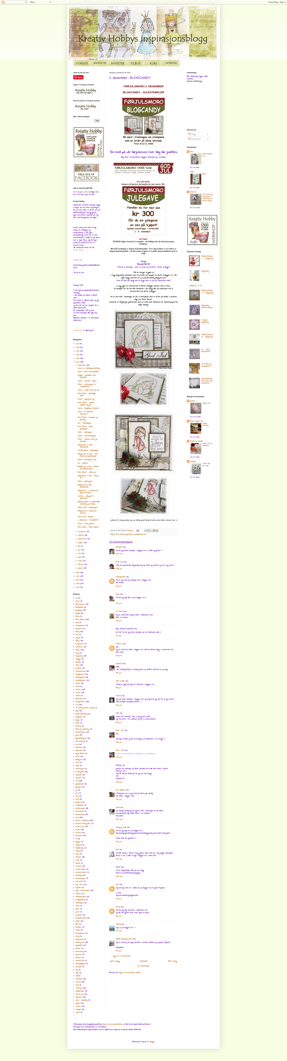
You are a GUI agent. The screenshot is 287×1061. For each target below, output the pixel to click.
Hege (117, 594)
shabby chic (79, 942)
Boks (77, 665)
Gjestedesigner (81, 738)
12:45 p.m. (119, 876)
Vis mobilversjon (144, 966)
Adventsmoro (80, 604)
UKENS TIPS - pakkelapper (88, 507)
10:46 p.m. (119, 782)
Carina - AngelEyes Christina (88, 408)
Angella (77, 613)
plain (77, 909)
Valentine (78, 997)
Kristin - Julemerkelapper (87, 435)
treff (77, 985)
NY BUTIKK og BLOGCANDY (206, 365)
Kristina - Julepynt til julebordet (85, 497)
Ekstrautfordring (81, 714)
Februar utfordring (82, 729)
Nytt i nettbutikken (82, 890)
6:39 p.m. (119, 687)
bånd (77, 686)
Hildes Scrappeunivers (124, 939)
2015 (78, 351)
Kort (145, 534)
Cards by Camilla (196, 441)
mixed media (80, 869)
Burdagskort (80, 677)
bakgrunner (79, 644)
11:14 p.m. (119, 799)
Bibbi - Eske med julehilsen (88, 371)
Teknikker (79, 979)
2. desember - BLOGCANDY (88, 520)
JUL (133, 534)
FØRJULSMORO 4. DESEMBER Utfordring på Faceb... (89, 502)
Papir (77, 905)
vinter (77, 1012)
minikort (78, 866)
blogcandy (128, 534)
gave (77, 735)
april (80, 557)
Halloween (79, 750)
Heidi (77, 756)
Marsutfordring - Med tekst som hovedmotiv (207, 380)
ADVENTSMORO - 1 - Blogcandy (207, 257)
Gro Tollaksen (121, 790)
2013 (78, 358)
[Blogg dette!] (148, 530)
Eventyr (78, 726)
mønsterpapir (80, 878)
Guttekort (78, 747)
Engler (77, 720)
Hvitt (77, 762)
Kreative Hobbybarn (82, 823)
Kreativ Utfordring (82, 820)
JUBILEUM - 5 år (195, 285)
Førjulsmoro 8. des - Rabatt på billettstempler (88, 467)
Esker (77, 723)
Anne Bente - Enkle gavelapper (85, 427)
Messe (77, 863)
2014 (78, 354)
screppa (193, 461)
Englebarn (79, 717)
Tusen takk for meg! (206, 464)
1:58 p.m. (119, 620)
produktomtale (80, 918)
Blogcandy (205, 271)
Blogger (78, 659)
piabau (192, 401)
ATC (76, 634)
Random (78, 927)
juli (79, 546)
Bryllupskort (79, 674)
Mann (77, 854)
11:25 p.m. (119, 819)
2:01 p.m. (119, 635)
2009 (78, 580)
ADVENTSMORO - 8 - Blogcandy (207, 291)
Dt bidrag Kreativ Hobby (84, 707)
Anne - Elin (120, 730)
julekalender (139, 534)
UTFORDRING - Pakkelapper (88, 450)
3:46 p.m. (119, 673)
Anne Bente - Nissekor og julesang (88, 418)
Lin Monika (119, 611)
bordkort (78, 668)
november (82, 531)
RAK (76, 924)
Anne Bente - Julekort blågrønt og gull (86, 403)
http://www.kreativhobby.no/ (114, 1024)
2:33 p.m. (119, 655)
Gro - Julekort (83, 463)
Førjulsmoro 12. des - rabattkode (86, 446)
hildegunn (78, 759)
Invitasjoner (79, 771)
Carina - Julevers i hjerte (87, 381)
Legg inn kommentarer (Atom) (130, 972)
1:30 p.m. (119, 586)
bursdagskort (80, 680)
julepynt (78, 787)
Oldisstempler (80, 896)
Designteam (79, 701)
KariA (77, 799)
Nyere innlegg (115, 961)
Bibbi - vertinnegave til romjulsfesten (87, 385)
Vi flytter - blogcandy (205, 321)
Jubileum (78, 778)
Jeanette (78, 775)
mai (79, 553)
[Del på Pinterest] (157, 530)
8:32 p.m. (119, 916)
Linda (118, 807)
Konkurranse (79, 814)
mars (80, 560)
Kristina (118, 695)
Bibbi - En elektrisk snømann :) (85, 412)
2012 (78, 362)
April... (204, 174)
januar (80, 568)
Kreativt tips (80, 826)
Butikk (77, 683)
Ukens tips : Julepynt (85, 516)
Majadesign (79, 848)
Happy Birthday (205, 424)
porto (77, 912)
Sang (77, 936)
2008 (78, 583)
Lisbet (118, 906)
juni (79, 550)
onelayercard (80, 899)
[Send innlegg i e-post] (137, 530)
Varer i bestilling (81, 1000)
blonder (78, 662)
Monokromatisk (80, 872)
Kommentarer (195, 139)
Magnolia (78, 845)
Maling (77, 851)
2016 (78, 347)
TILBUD (78, 982)
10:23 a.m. (119, 553)
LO (76, 839)
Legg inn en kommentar (121, 956)
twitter (85, 192)
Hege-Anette (80, 753)
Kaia (76, 796)
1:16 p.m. (119, 898)
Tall (76, 976)
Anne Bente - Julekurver (87, 472)
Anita (77, 616)
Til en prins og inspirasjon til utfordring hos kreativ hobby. (207, 197)
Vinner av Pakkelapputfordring (89, 368)
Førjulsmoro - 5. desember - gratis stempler (89, 491)
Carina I (78, 689)
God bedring (80, 741)
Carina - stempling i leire (87, 459)
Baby (77, 640)
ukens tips (79, 994)
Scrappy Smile (121, 827)
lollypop (77, 841)
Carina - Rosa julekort (86, 523)
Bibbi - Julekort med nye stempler (87, 440)
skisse (77, 948)
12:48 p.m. (119, 568)
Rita (117, 849)
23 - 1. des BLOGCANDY (205, 350)
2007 (78, 587)
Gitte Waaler (120, 681)
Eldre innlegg (172, 961)
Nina (117, 884)
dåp (76, 710)
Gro (76, 744)
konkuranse (79, 811)
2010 (78, 576)
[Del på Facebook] (154, 530)
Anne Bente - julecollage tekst (87, 394)
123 (76, 598)
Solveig (118, 924)
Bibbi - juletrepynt (85, 481)
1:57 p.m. (119, 603)
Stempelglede (80, 963)
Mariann (78, 857)
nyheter (78, 887)
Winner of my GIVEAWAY (207, 444)
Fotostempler (80, 732)
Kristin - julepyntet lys (86, 399)
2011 (78, 572)
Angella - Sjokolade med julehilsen (87, 376)
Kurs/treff (79, 835)
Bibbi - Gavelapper (85, 432)
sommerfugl (79, 951)
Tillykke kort (206, 403)
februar (81, 564)
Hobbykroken (121, 576)
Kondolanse (79, 805)
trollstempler (79, 991)
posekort (78, 915)
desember (82, 365)
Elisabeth (119, 547)
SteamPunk (79, 960)
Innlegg (193, 134)
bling (77, 653)
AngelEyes (79, 610)
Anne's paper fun (196, 421)
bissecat (119, 663)
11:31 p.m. (119, 841)
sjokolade (78, 945)
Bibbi (77, 650)
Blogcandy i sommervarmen (207, 306)
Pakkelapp (79, 902)
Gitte (117, 713)
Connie (77, 692)
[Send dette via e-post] (145, 530)
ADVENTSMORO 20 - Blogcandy (207, 335)
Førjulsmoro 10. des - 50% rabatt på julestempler (88, 455)
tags (77, 973)
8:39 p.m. (118, 722)
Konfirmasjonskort (207, 155)
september (82, 539)
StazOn (78, 957)
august (81, 542)
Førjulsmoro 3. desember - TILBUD (88, 512)
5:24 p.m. (119, 931)
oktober (81, 535)
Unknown (119, 643)
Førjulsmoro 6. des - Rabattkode (85, 486)
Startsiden (144, 961)
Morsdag (78, 875)
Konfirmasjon (80, 808)
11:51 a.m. (119, 859)
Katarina (78, 802)
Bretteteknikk (80, 671)
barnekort (79, 647)
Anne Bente (120, 534)
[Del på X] (151, 530)
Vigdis (77, 1003)
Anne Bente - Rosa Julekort (88, 527)
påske (77, 921)
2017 (78, 343)
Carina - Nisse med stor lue (88, 390)
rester (77, 930)
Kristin (77, 829)
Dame (77, 695)
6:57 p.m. (119, 705)
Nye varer (79, 884)
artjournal (78, 628)
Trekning (78, 988)
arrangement (80, 625)
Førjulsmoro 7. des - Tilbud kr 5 (88, 476)
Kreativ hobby (78, 250)
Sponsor (78, 954)
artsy (77, 631)
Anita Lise (119, 562)
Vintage (78, 1009)
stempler (78, 966)
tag (76, 970)
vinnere (78, 1006)
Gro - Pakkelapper (84, 423)
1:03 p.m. (119, 950)
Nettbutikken (78, 330)
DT (76, 704)
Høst (77, 765)
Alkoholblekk (79, 607)
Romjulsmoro (80, 933)
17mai (77, 601)
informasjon (79, 768)
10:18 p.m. (119, 742)
